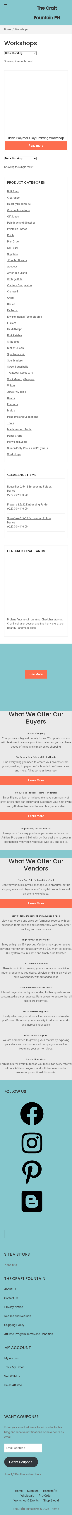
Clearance (13, 197)
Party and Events (17, 441)
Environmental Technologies (24, 316)
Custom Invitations (18, 210)
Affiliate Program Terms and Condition (28, 1334)
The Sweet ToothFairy (20, 372)
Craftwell (12, 291)
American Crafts (17, 272)
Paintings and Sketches (21, 222)
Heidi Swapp (14, 329)
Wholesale (27, 1495)
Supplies (12, 254)
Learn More (36, 780)
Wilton (11, 385)
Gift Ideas (13, 216)
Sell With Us (12, 1376)
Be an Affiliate (13, 1385)
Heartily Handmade (19, 203)
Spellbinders (15, 360)
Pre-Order (13, 241)
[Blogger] (32, 1214)
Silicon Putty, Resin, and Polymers (27, 448)
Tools (10, 423)
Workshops (14, 454)
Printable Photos (17, 228)
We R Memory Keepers (21, 379)
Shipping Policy (14, 1325)
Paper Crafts (14, 435)
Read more (36, 145)
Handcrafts (50, 1491)
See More (36, 674)
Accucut (12, 266)
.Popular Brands (17, 260)
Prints (10, 235)
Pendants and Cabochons (22, 416)
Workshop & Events (26, 1500)
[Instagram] (32, 1156)
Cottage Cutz (15, 279)
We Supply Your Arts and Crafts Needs (36, 757)
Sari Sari (12, 247)
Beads (11, 398)
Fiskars (11, 323)
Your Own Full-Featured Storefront (36, 880)
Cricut (10, 297)
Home (7, 29)
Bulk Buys (13, 191)
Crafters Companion (19, 285)
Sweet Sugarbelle (17, 366)
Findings (12, 404)
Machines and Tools (19, 429)
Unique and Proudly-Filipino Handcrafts (36, 792)
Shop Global (51, 1500)
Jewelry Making (16, 391)
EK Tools (12, 310)
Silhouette (13, 341)
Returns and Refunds (17, 1316)
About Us (10, 1289)
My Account (11, 1358)
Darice (11, 304)
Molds (11, 410)
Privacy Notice (14, 1307)
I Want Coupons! (21, 1462)
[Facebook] (32, 1126)
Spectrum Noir (16, 354)
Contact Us (11, 1298)
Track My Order (14, 1367)
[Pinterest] (32, 1185)
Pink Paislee (14, 335)
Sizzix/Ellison (15, 347)
